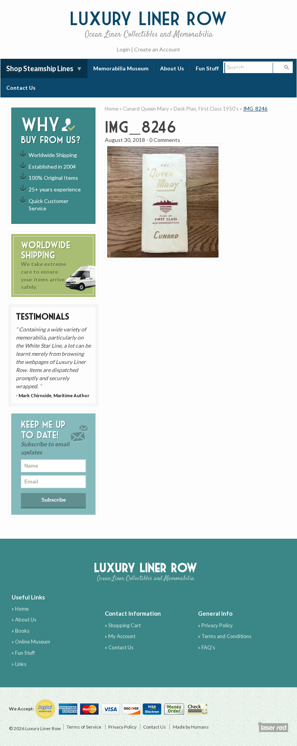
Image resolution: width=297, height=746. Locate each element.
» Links (19, 664)
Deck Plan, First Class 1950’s (206, 109)
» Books (20, 631)
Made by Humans (191, 727)
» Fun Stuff (23, 653)
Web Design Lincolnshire (272, 726)
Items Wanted (248, 68)
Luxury (148, 23)
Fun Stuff (207, 68)
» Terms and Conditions (224, 636)
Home (111, 109)
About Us (172, 68)
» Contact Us (119, 647)
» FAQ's (206, 647)
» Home (20, 609)
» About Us (24, 619)
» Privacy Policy (215, 625)
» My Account (120, 636)
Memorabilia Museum (120, 68)
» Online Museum (31, 641)
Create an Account (157, 49)
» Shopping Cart (123, 625)
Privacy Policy (122, 727)
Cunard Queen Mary (146, 109)
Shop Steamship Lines (39, 68)
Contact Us (21, 87)
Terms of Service (84, 727)
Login (123, 49)
